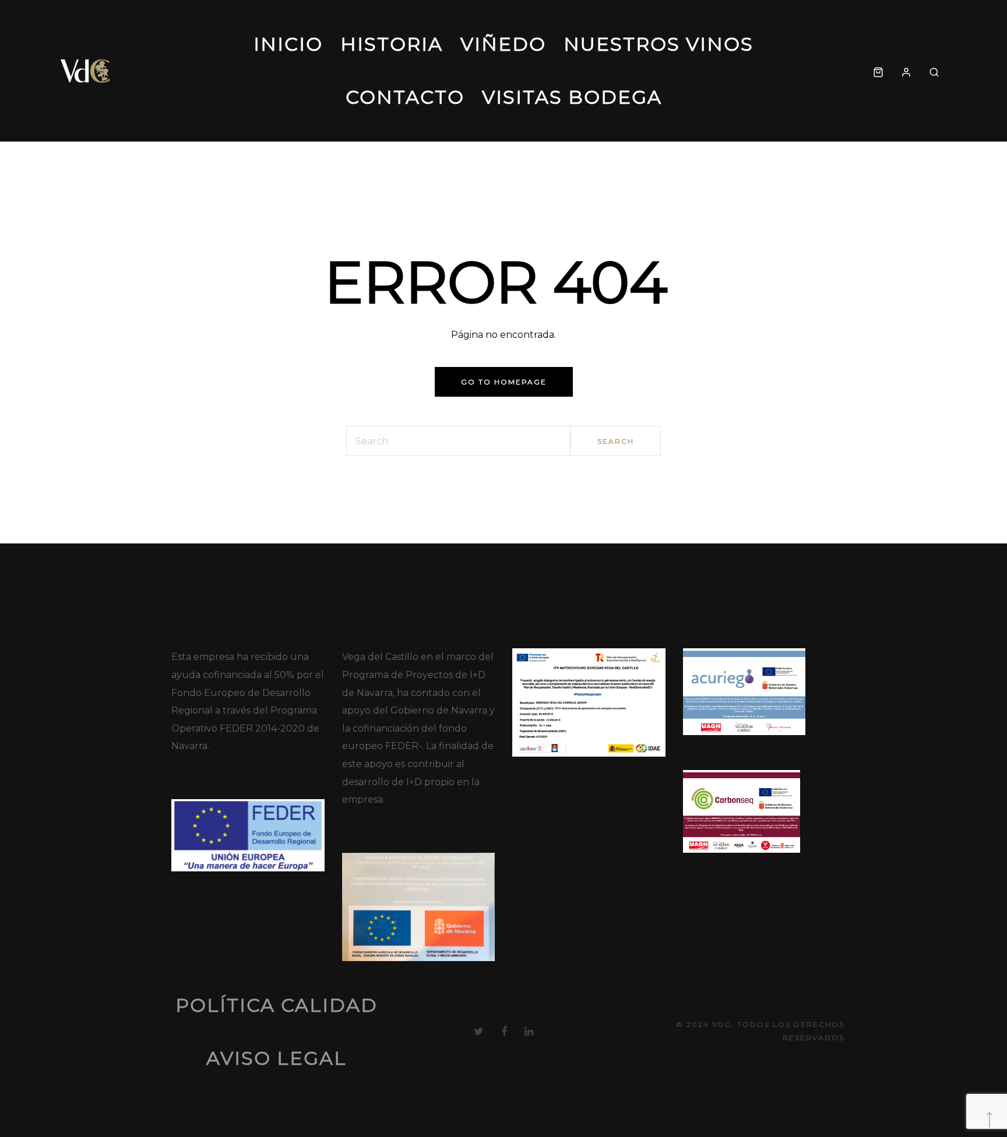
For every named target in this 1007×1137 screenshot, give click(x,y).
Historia (391, 44)
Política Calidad (276, 1005)
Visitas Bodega (572, 97)
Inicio (288, 44)
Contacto (405, 97)
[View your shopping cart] (878, 71)
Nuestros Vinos (659, 44)
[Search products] (934, 71)
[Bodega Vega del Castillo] (86, 70)
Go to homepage (504, 381)
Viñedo (503, 44)
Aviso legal (276, 1058)
